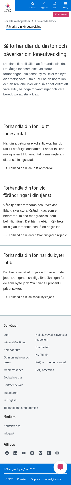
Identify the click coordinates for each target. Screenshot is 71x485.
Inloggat (9, 433)
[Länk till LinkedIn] (16, 453)
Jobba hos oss (13, 377)
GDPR (9, 479)
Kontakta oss (12, 426)
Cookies (21, 479)
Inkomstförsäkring (15, 342)
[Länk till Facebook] (8, 453)
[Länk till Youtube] (24, 453)
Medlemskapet (13, 370)
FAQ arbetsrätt (45, 370)
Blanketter (42, 347)
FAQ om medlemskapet (51, 362)
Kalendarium (12, 350)
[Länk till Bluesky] (41, 453)
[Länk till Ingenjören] (58, 453)
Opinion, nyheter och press (17, 360)
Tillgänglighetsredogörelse (20, 407)
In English (10, 400)
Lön (6, 334)
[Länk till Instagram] (33, 453)
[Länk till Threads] (49, 453)
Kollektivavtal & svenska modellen (51, 337)
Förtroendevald (13, 385)
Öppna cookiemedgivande (46, 479)
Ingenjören (10, 392)
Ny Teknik (42, 354)
